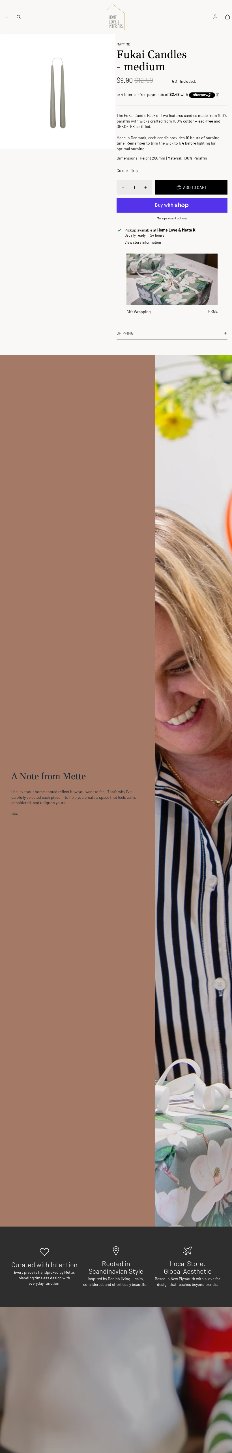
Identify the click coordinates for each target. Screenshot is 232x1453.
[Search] (18, 17)
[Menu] (6, 16)
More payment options (172, 218)
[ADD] (209, 296)
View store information (142, 242)
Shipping (125, 333)
